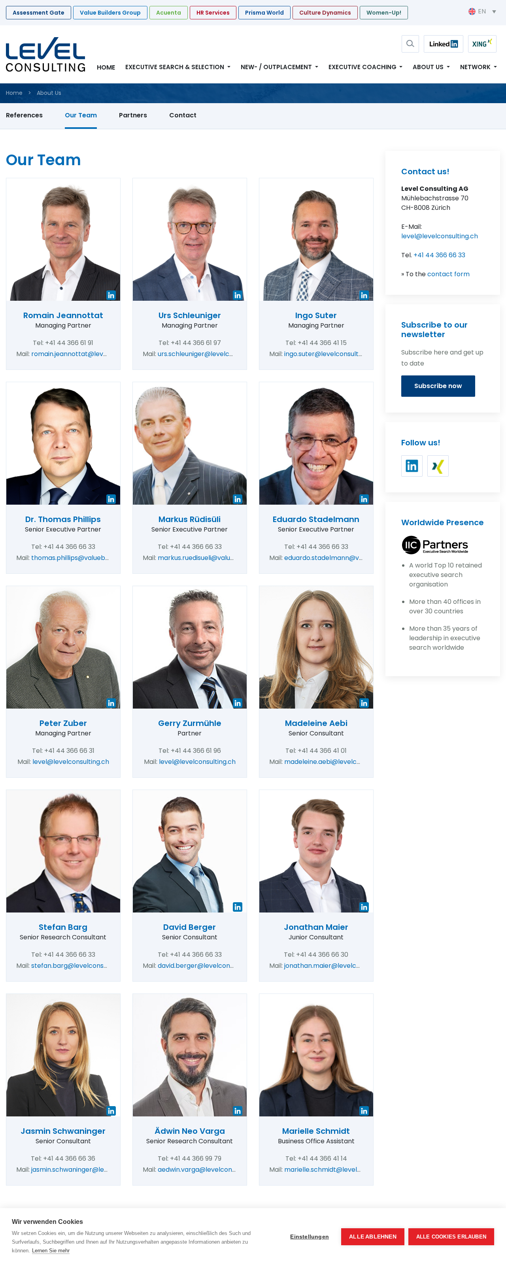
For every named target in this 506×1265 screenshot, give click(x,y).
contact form (448, 274)
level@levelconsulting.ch (70, 761)
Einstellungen (309, 1237)
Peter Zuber (63, 723)
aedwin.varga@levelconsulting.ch (209, 1169)
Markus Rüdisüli (190, 519)
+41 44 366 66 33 (439, 255)
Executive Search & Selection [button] (175, 67)
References (24, 115)
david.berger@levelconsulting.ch (208, 965)
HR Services (213, 13)
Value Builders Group (110, 13)
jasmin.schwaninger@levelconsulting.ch (92, 1169)
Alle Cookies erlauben (451, 1237)
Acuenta (168, 13)
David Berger (189, 927)
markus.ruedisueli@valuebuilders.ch (213, 557)
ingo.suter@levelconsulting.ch (330, 353)
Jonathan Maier (316, 927)
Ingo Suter (316, 315)
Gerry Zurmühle (189, 723)
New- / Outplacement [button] (277, 67)
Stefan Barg (63, 927)
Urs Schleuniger (190, 315)
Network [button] (476, 67)
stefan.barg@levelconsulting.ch (80, 965)
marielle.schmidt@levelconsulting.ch (341, 1169)
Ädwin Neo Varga (190, 1131)
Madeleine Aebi (316, 723)
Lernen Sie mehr (51, 1251)
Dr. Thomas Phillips (63, 519)
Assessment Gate (38, 13)
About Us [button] (429, 67)
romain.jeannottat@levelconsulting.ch (90, 353)
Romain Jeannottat (63, 315)
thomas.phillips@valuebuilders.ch (82, 557)
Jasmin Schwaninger (63, 1131)
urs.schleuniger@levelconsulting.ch (212, 353)
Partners (133, 115)
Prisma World (264, 13)
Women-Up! (383, 13)
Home (106, 67)
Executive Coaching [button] (363, 67)
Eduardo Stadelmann (316, 519)
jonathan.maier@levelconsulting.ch (338, 965)
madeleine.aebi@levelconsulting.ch (339, 761)
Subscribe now (438, 385)
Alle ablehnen (372, 1237)
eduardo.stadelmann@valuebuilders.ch (345, 557)
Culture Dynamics (325, 13)
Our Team (81, 115)
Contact (182, 115)
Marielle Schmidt (316, 1131)
